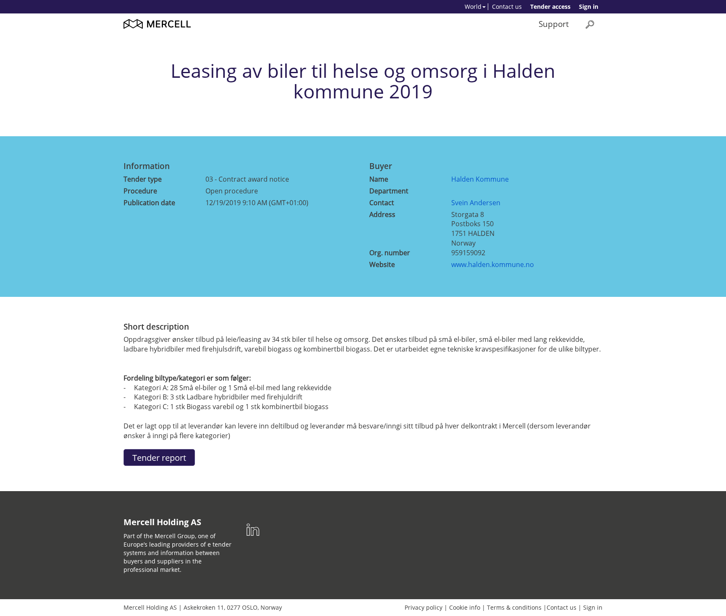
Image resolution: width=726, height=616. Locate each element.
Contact (381, 202)
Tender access (550, 7)
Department (388, 191)
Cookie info (464, 607)
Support (554, 23)
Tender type (143, 179)
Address (382, 214)
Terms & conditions (514, 607)
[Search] (589, 24)
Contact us (507, 7)
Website (382, 264)
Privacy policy (423, 607)
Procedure (140, 191)
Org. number (389, 252)
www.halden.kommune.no (492, 264)
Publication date (149, 202)
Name (378, 179)
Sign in (588, 7)
